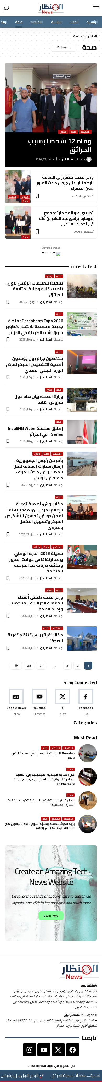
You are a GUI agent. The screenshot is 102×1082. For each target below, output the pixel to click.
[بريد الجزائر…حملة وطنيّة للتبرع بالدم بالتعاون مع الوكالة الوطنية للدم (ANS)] (87, 824)
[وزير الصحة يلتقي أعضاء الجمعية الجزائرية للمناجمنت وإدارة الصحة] (82, 600)
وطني (63, 132)
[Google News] (16, 702)
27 (41, 666)
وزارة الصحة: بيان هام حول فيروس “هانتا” (38, 399)
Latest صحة (84, 266)
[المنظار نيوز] (51, 8)
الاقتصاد (57, 628)
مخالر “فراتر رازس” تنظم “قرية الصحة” (35, 637)
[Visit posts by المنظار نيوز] (89, 159)
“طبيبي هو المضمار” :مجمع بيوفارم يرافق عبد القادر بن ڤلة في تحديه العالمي (66, 218)
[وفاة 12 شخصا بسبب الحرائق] (51, 97)
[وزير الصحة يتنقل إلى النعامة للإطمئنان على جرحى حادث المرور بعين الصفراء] (18, 186)
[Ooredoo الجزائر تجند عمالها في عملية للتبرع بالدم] (87, 753)
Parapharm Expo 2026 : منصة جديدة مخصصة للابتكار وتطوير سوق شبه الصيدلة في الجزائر (34, 326)
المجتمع (85, 132)
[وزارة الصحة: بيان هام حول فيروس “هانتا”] (82, 400)
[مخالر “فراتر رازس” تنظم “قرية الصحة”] (82, 638)
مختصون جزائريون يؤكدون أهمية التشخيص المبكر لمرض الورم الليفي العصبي (34, 364)
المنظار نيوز (90, 36)
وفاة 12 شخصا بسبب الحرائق (60, 145)
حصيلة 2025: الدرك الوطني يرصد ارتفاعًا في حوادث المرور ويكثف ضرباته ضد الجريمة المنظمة (36, 562)
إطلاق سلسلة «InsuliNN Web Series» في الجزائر (35, 431)
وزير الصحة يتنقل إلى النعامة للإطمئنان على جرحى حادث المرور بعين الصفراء (65, 182)
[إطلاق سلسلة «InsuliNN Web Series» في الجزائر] (82, 432)
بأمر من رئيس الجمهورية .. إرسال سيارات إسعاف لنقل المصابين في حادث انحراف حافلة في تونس (38, 469)
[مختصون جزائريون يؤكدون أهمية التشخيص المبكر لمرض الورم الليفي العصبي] (82, 362)
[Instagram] (29, 1049)
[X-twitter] (58, 1049)
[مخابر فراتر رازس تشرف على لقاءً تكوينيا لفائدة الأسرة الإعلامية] (87, 800)
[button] (94, 8)
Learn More (51, 915)
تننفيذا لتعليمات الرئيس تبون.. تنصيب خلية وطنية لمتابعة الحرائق (34, 289)
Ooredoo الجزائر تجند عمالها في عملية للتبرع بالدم (43, 755)
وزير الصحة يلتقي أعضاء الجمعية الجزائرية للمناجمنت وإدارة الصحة (36, 603)
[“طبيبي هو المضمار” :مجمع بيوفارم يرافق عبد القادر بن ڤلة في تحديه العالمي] (18, 222)
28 (29, 666)
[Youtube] (39, 702)
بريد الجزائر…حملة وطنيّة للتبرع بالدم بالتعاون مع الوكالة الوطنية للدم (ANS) (40, 826)
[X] (63, 702)
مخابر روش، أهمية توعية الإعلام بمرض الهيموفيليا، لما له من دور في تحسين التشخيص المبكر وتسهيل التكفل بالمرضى (34, 515)
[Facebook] (86, 702)
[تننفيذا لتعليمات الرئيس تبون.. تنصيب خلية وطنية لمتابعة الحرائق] (82, 286)
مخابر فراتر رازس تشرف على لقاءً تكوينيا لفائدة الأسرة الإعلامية (41, 802)
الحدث (25, 196)
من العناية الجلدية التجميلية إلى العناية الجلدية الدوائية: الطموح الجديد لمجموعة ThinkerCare (44, 779)
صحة (73, 132)
